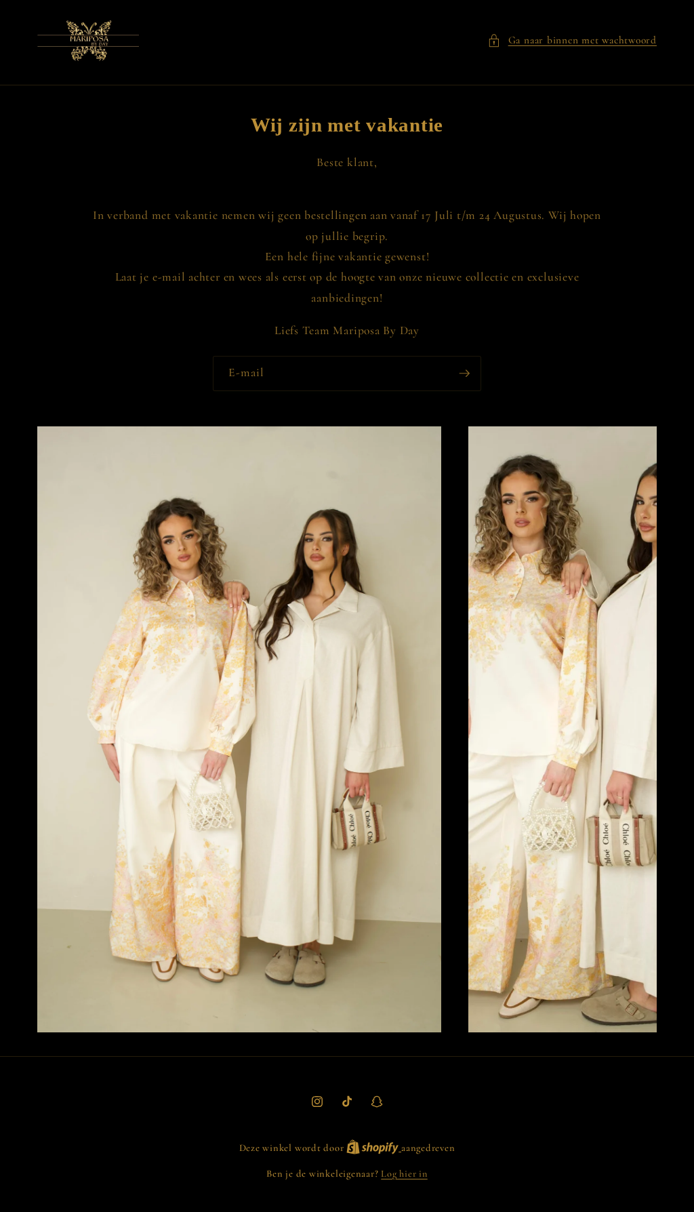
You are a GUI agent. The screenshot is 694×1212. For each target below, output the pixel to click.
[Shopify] (373, 1148)
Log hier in (404, 1173)
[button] (572, 40)
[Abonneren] (464, 373)
